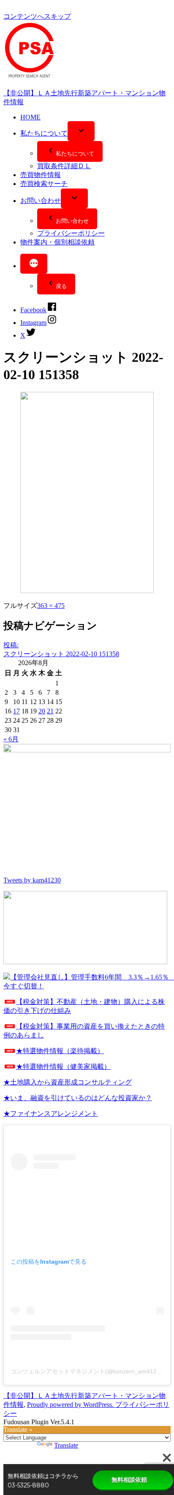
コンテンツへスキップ (37, 16)
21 (50, 711)
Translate (66, 1445)
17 (16, 711)
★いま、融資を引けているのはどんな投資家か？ (77, 1097)
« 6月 (11, 739)
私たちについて (44, 133)
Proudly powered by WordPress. (71, 1404)
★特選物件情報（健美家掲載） (63, 1066)
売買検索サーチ (44, 183)
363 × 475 (51, 605)
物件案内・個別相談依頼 (57, 242)
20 (41, 711)
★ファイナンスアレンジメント (50, 1113)
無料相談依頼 (129, 1480)
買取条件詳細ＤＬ (64, 165)
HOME (30, 117)
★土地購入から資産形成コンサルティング (67, 1082)
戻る (61, 286)
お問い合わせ (40, 200)
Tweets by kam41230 (32, 880)
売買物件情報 (40, 174)
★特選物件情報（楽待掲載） (60, 1050)
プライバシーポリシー (71, 233)
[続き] (33, 264)
